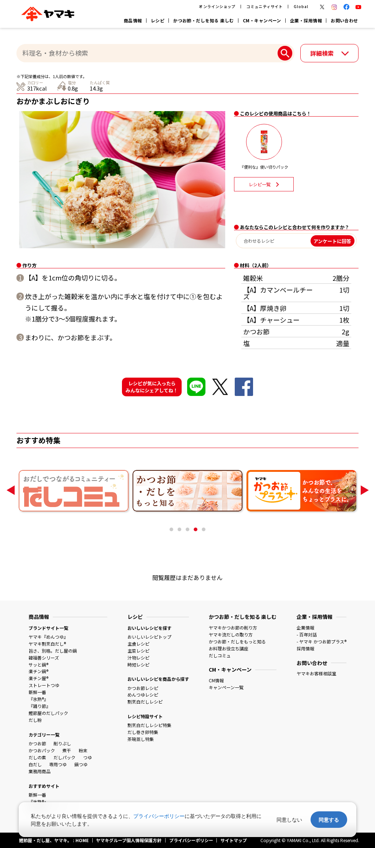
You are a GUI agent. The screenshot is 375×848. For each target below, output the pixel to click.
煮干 (66, 750)
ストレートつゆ (44, 685)
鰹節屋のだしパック (48, 713)
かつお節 (37, 743)
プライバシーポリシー (159, 816)
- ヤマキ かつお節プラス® (321, 641)
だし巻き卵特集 (142, 732)
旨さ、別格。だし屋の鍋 (53, 650)
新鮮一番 (37, 692)
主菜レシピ (138, 650)
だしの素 (37, 757)
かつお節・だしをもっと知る (237, 641)
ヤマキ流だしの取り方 (231, 634)
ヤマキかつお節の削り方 (233, 627)
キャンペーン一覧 (226, 687)
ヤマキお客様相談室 (316, 673)
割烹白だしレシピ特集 (149, 725)
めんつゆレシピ (142, 694)
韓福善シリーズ (44, 657)
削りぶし (62, 743)
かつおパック (42, 750)
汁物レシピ (138, 657)
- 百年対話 (307, 634)
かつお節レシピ (142, 688)
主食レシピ (138, 643)
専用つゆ (58, 764)
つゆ (87, 757)
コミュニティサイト (264, 6)
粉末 (83, 750)
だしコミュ (220, 655)
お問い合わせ (344, 20)
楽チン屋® (38, 678)
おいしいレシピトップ (149, 637)
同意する (329, 819)
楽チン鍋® (38, 671)
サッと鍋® (38, 664)
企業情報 (305, 627)
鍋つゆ (81, 764)
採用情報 (305, 648)
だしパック (64, 757)
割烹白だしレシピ (145, 701)
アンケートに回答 (332, 240)
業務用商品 (40, 771)
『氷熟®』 (38, 699)
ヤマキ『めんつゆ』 (48, 637)
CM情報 (216, 680)
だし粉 (35, 720)
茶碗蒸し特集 (140, 739)
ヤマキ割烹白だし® (47, 643)
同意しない (289, 819)
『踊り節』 (40, 706)
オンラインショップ (217, 6)
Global (301, 6)
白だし (35, 764)
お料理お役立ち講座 (228, 648)
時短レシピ (138, 664)
